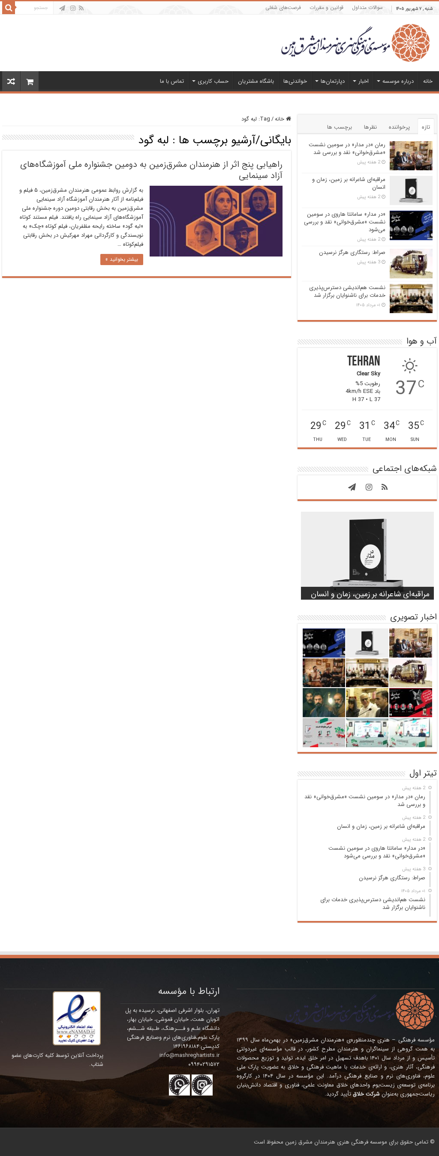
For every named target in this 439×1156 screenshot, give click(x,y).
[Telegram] (62, 8)
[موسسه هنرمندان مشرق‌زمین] (355, 42)
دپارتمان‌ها (333, 81)
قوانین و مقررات (326, 7)
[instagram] (72, 8)
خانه (428, 81)
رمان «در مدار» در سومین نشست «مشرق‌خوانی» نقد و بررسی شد (347, 148)
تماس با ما (172, 81)
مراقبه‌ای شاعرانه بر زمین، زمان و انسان (348, 183)
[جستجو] (8, 7)
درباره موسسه (398, 81)
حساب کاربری (213, 81)
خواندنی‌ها (295, 81)
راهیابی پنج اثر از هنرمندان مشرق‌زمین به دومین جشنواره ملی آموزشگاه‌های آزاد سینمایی (151, 170)
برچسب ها (339, 127)
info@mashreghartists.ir (189, 1055)
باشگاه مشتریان (256, 81)
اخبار (363, 81)
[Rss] (81, 8)
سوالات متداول (367, 7)
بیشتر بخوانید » (121, 259)
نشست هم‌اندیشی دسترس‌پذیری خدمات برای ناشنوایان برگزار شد (347, 291)
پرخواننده (399, 127)
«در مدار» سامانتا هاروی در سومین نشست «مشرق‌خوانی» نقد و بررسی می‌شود (344, 222)
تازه (426, 127)
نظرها (370, 127)
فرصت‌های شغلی (283, 7)
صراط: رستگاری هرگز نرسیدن (352, 252)
